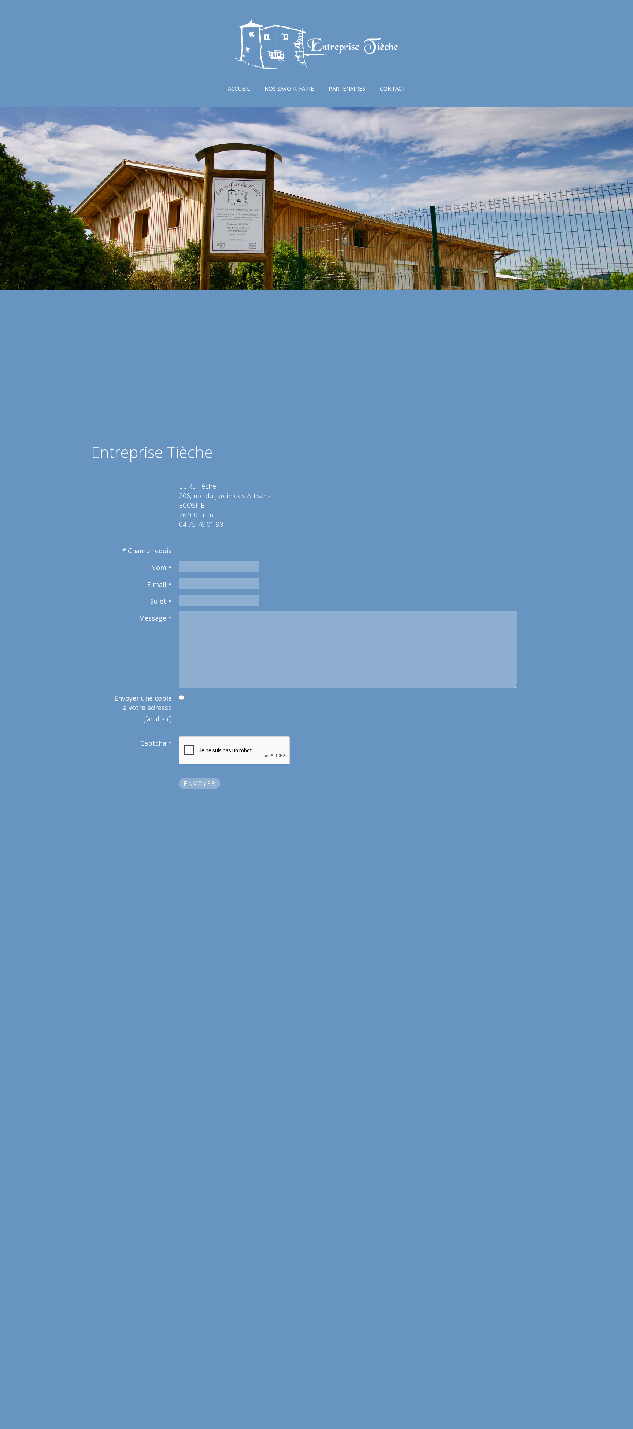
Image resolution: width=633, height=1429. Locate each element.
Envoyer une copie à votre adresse (143, 703)
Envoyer (200, 783)
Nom (161, 567)
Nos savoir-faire (289, 88)
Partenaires (347, 88)
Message (155, 618)
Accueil (239, 88)
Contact (393, 88)
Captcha (156, 743)
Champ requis (147, 550)
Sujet (161, 601)
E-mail (159, 584)
